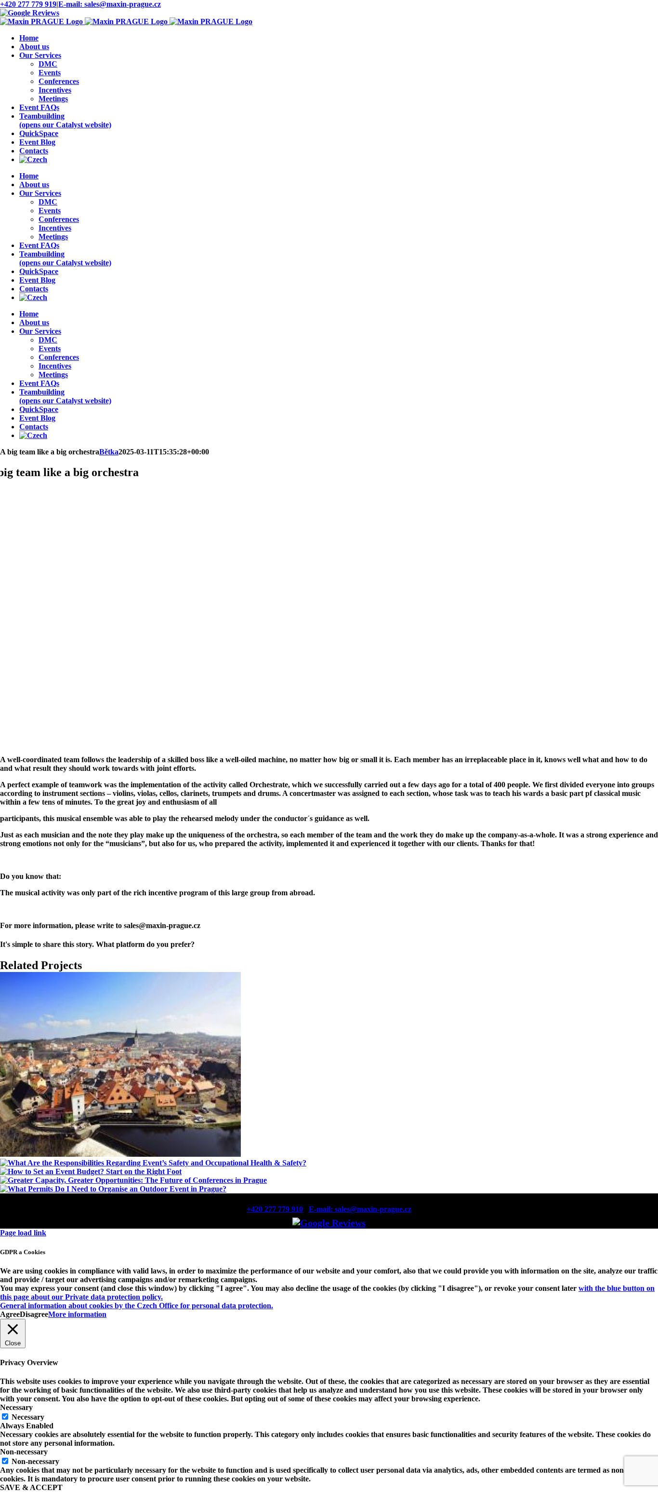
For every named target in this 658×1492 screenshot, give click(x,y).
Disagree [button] (34, 1314)
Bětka (108, 452)
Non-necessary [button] (24, 1452)
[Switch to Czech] (33, 159)
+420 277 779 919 (28, 4)
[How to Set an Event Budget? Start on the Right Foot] (91, 1171)
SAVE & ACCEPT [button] (31, 1487)
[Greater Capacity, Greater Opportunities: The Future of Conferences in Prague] (133, 1180)
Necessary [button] (16, 1407)
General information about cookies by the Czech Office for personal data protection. (136, 1305)
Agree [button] (10, 1314)
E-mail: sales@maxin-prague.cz (109, 4)
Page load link (23, 1233)
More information (77, 1314)
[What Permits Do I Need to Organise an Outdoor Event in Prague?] (113, 1189)
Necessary (28, 1417)
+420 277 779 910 (275, 1209)
